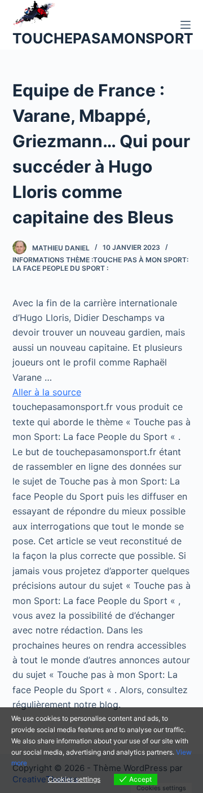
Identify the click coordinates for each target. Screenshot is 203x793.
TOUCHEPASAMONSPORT (102, 38)
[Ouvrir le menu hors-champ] (185, 25)
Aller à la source (46, 392)
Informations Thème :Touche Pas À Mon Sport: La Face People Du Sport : (100, 264)
